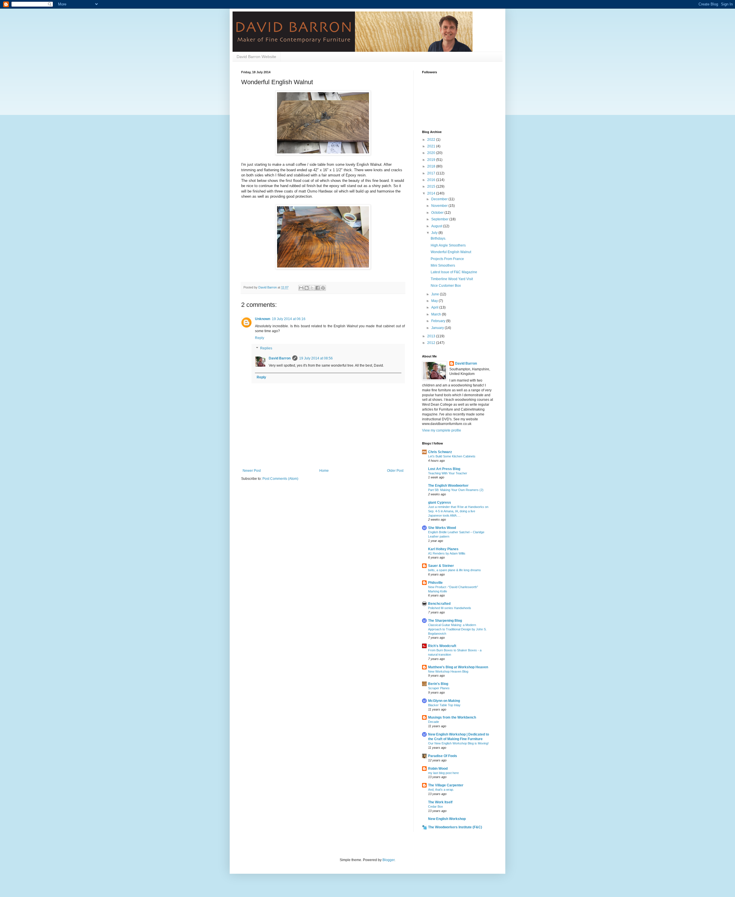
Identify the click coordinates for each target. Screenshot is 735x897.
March (436, 314)
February (438, 321)
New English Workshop (447, 819)
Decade (433, 721)
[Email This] (301, 288)
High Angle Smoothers (448, 245)
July (434, 233)
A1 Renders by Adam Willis (446, 553)
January (438, 328)
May (435, 301)
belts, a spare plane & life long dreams (454, 570)
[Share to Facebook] (317, 288)
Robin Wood (438, 769)
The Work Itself (440, 802)
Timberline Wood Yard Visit (452, 279)
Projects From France (447, 259)
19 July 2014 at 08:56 (316, 358)
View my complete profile (441, 430)
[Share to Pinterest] (323, 288)
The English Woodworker (448, 486)
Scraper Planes (439, 688)
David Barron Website (256, 56)
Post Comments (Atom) (280, 479)
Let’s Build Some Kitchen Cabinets (451, 456)
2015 (431, 186)
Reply (259, 338)
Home (324, 471)
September (440, 219)
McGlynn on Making (444, 701)
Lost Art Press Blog (444, 469)
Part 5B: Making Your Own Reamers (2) (455, 490)
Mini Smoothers (443, 265)
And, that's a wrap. (441, 789)
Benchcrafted (439, 604)
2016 (431, 180)
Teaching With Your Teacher (447, 473)
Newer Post (252, 471)
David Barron (280, 358)
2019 (431, 160)
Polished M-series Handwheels (449, 608)
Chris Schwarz (440, 452)
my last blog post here (443, 773)
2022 (431, 140)
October (437, 213)
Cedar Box (435, 806)
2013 (431, 336)
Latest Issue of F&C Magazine (454, 272)
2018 (431, 166)
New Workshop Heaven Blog (448, 671)
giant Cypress (439, 503)
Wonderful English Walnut (451, 252)
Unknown (262, 319)
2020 (431, 153)
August (437, 226)
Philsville (435, 583)
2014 (431, 193)
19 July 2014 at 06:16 (288, 319)
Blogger (388, 860)
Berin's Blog (438, 684)
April (435, 307)
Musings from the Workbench (452, 717)
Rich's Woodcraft (442, 646)
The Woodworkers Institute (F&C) (455, 827)
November (439, 206)
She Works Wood (442, 528)
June (435, 294)
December (439, 199)
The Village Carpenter (445, 785)
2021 (431, 146)
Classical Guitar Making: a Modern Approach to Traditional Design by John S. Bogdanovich (457, 629)
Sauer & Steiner (441, 566)
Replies (266, 348)
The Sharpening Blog (445, 621)
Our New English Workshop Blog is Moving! (458, 743)
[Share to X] (312, 288)
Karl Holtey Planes (443, 549)
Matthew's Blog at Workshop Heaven (458, 667)
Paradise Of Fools (442, 756)
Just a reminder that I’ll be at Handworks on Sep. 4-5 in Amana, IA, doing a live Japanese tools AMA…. (458, 511)
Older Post (395, 471)
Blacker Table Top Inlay (444, 705)
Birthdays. (438, 238)
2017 (431, 173)
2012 (431, 343)
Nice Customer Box (446, 286)
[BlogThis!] (307, 288)
